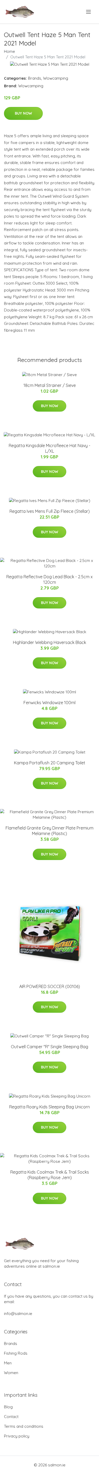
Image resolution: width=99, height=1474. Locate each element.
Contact (11, 1416)
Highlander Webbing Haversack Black (49, 642)
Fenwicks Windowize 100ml (49, 702)
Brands (34, 78)
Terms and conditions (23, 1426)
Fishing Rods (15, 1353)
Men (8, 1362)
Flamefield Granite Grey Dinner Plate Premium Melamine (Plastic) (49, 830)
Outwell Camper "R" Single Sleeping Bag (49, 1046)
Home (9, 51)
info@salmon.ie (18, 1313)
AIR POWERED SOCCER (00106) (49, 986)
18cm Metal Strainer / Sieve (49, 385)
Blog (8, 1406)
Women (11, 1372)
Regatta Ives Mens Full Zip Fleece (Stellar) (50, 511)
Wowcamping (55, 78)
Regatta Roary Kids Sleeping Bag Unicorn (49, 1106)
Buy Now (23, 113)
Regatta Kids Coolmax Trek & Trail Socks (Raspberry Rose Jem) (49, 1174)
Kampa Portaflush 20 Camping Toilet (49, 762)
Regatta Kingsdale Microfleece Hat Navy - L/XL (49, 448)
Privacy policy (16, 1436)
